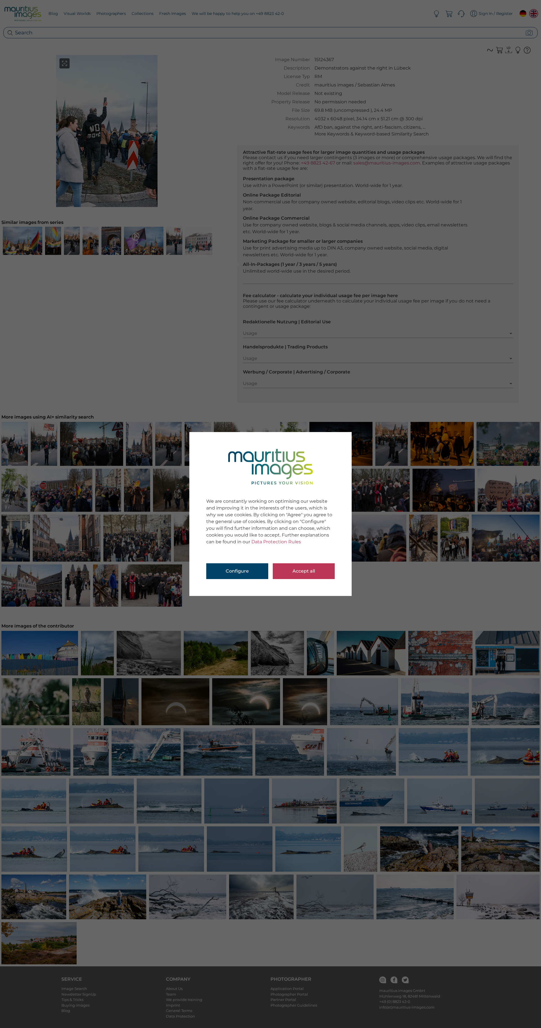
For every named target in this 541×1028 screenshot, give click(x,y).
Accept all (303, 571)
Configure (237, 571)
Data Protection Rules (276, 541)
